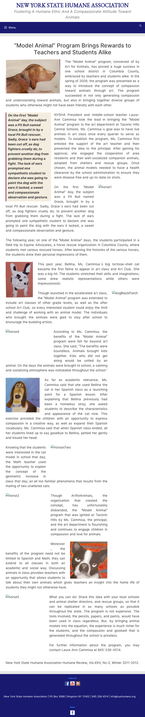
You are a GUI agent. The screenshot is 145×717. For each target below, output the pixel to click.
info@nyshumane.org (123, 696)
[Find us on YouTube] (72, 683)
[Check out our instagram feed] (78, 683)
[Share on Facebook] (72, 712)
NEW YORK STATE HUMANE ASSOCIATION (72, 5)
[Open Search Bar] (140, 25)
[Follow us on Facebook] (67, 683)
